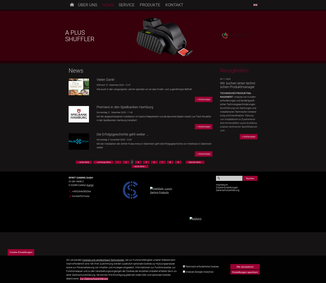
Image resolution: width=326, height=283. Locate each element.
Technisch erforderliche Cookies (202, 266)
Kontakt (174, 5)
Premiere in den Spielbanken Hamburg (125, 107)
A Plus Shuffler (79, 36)
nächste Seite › (195, 162)
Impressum (222, 184)
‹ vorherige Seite (103, 162)
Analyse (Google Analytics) (200, 272)
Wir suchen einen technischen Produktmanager (238, 85)
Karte (90, 185)
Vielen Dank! (106, 80)
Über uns (87, 5)
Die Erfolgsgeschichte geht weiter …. (123, 134)
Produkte (150, 5)
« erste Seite (83, 162)
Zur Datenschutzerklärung (94, 278)
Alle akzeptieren (245, 266)
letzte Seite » (140, 166)
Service (127, 5)
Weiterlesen (204, 99)
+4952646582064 (81, 191)
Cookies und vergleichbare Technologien (103, 260)
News (108, 5)
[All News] (255, 5)
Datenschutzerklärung (227, 190)
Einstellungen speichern (245, 272)
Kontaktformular (81, 196)
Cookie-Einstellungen (227, 187)
